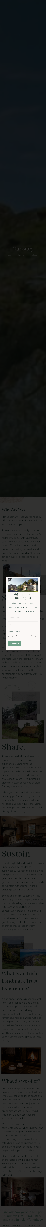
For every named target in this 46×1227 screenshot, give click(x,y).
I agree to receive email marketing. (23, 636)
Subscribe (14, 643)
